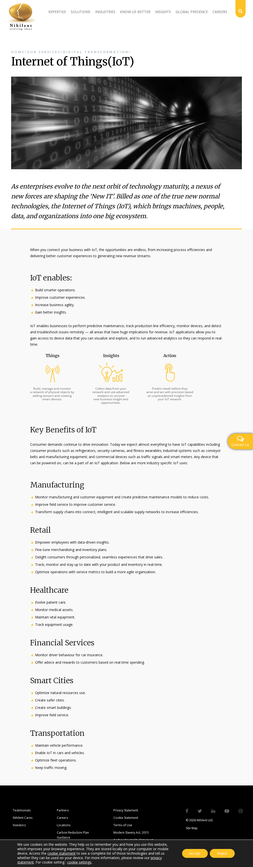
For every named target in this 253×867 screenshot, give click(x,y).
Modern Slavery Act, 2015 (131, 832)
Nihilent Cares (22, 818)
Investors (19, 825)
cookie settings (79, 862)
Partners (63, 810)
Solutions (80, 11)
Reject (222, 853)
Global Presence (192, 11)
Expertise (57, 11)
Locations (63, 825)
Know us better (135, 11)
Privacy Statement (125, 810)
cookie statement (61, 853)
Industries (105, 11)
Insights (163, 11)
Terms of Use (122, 825)
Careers (219, 11)
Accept (195, 853)
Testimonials (22, 810)
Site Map (192, 828)
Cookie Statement (125, 818)
